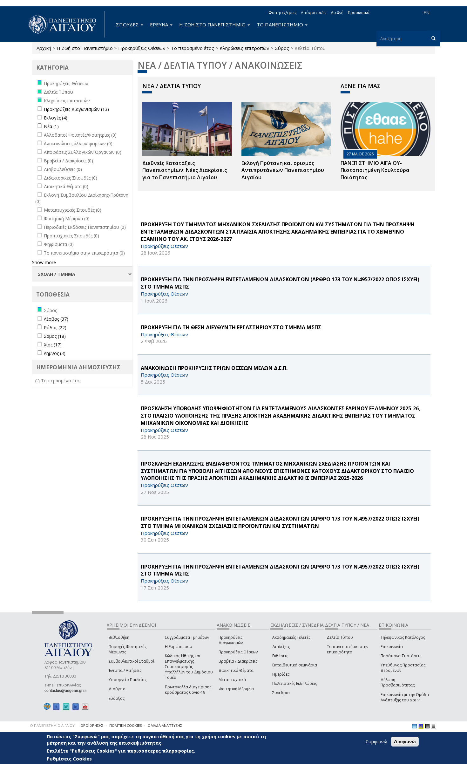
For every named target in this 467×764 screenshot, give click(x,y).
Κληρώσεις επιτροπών (244, 48)
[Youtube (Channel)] (85, 706)
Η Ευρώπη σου (178, 646)
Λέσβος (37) (56, 319)
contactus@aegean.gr (65, 690)
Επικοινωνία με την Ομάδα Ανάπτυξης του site (405, 697)
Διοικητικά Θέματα (236, 670)
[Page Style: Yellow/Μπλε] (420, 726)
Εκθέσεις (280, 655)
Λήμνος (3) (54, 353)
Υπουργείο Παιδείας (127, 679)
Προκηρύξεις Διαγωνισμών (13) (76, 109)
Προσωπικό (358, 12)
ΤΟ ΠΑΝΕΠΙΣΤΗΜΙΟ (280, 24)
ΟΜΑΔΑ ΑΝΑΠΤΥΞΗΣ (165, 725)
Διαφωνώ (405, 741)
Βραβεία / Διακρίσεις (238, 661)
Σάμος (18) (55, 336)
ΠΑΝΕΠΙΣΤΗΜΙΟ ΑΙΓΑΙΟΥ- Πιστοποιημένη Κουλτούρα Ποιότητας (375, 170)
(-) (38, 381)
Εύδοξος (117, 698)
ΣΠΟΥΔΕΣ (128, 24)
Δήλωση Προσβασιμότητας (398, 682)
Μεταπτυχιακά (232, 679)
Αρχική (44, 48)
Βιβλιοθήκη (119, 637)
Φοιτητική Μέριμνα (236, 689)
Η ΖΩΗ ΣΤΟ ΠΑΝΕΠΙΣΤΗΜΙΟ (213, 24)
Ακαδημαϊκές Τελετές (291, 637)
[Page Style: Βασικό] (414, 726)
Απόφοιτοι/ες (313, 12)
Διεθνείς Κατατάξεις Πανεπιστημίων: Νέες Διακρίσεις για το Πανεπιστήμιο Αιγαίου (184, 170)
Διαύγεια (117, 689)
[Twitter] (66, 706)
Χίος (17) (53, 345)
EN (426, 13)
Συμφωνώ (376, 741)
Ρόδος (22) (55, 327)
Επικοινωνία (392, 646)
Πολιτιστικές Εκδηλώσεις (294, 683)
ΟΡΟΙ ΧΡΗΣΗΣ (91, 725)
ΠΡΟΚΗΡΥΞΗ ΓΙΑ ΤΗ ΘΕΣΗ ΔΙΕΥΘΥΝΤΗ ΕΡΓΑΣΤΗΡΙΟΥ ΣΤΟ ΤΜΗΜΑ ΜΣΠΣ (231, 327)
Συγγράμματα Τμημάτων (187, 637)
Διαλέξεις (281, 646)
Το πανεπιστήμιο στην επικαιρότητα (347, 649)
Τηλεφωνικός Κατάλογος (403, 637)
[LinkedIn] (75, 706)
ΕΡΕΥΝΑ (159, 24)
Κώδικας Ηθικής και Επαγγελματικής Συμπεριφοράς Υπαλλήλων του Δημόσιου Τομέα (189, 666)
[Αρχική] (66, 24)
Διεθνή (337, 12)
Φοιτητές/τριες (282, 12)
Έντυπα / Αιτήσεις (125, 670)
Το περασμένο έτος (192, 48)
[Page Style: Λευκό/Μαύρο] (427, 726)
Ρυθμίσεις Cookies (69, 758)
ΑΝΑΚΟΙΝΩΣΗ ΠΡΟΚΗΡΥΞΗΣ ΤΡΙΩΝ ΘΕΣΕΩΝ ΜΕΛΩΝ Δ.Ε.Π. (214, 368)
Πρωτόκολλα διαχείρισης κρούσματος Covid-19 (188, 689)
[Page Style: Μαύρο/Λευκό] (433, 726)
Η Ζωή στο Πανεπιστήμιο (85, 48)
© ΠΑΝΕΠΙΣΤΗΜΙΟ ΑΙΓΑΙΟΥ (52, 725)
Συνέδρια (281, 692)
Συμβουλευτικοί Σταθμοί (131, 661)
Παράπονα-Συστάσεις (401, 655)
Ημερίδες (280, 674)
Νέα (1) (51, 126)
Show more (44, 262)
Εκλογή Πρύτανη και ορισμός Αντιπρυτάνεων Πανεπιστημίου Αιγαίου (282, 170)
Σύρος (282, 48)
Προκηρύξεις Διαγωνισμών (231, 640)
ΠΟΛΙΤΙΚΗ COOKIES (125, 725)
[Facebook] (56, 706)
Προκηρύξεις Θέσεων (142, 48)
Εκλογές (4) (55, 118)
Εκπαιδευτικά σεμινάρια (294, 665)
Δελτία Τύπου (340, 637)
